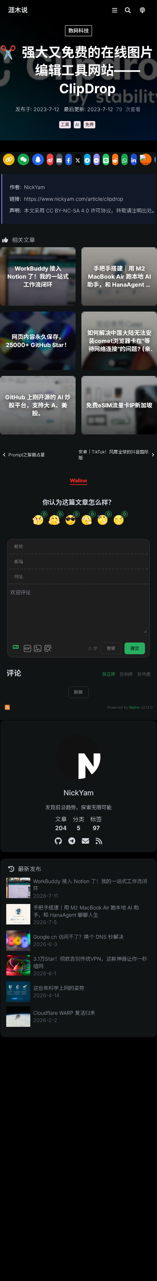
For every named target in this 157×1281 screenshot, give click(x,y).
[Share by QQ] (38, 159)
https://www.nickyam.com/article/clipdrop (73, 199)
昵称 (18, 546)
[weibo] (50, 159)
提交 (134, 648)
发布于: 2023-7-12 (37, 109)
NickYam (34, 187)
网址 (18, 576)
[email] (59, 159)
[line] (106, 159)
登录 (111, 648)
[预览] (47, 648)
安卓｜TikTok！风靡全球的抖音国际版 (113, 454)
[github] (58, 841)
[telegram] (87, 159)
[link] (9, 159)
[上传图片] (37, 648)
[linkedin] (134, 159)
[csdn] (146, 159)
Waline (134, 707)
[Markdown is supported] (17, 648)
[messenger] (96, 159)
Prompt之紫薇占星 (26, 454)
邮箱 (18, 561)
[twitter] (78, 159)
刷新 (78, 692)
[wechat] (23, 159)
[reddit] (115, 159)
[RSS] (98, 841)
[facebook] (68, 159)
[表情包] (27, 648)
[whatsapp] (124, 159)
